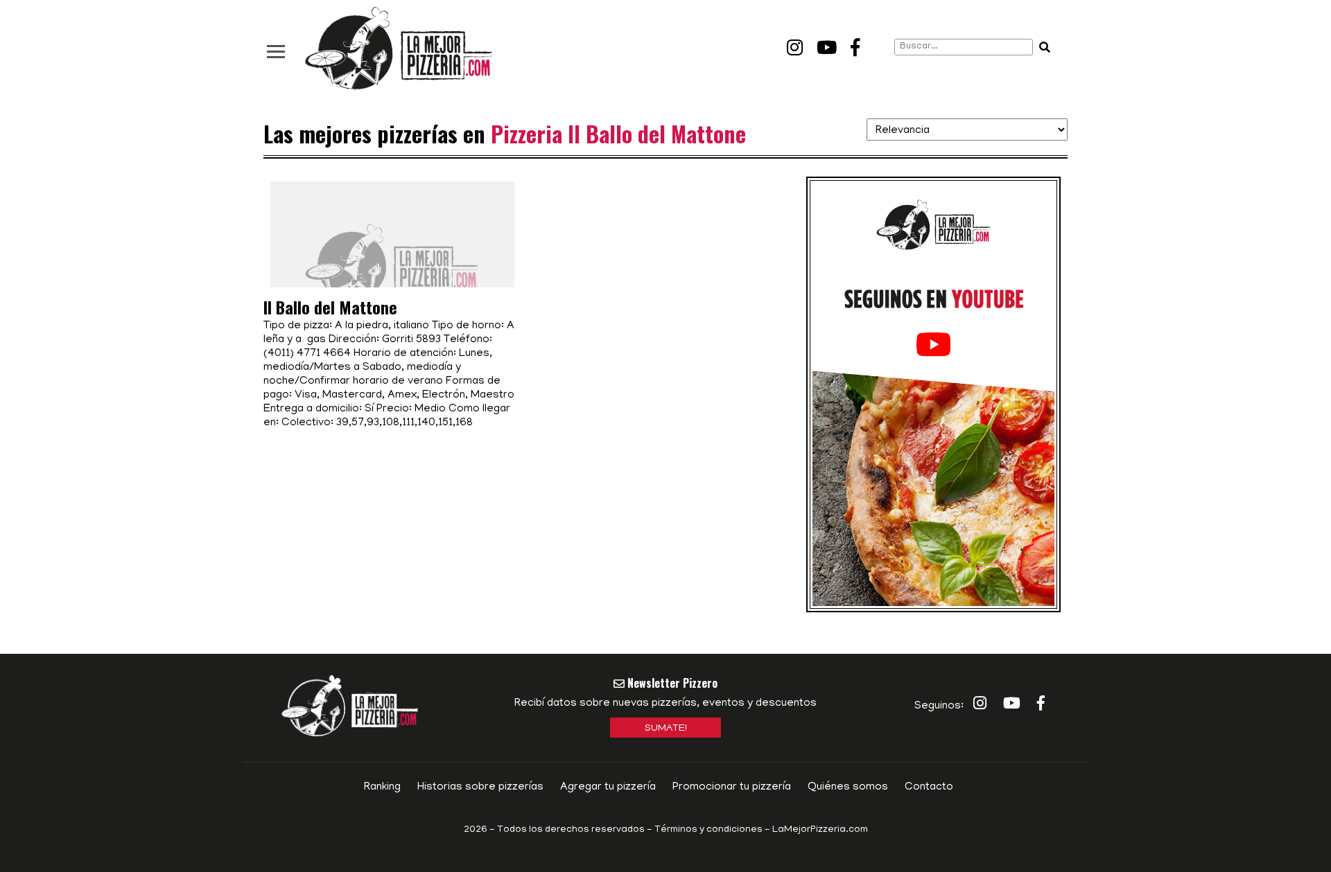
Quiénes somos (848, 787)
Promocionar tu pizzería (731, 787)
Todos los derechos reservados (571, 830)
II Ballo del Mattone (330, 306)
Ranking (382, 787)
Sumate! (666, 729)
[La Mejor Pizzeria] (398, 49)
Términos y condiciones (708, 830)
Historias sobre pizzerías (480, 787)
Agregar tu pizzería (608, 787)
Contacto (929, 787)
